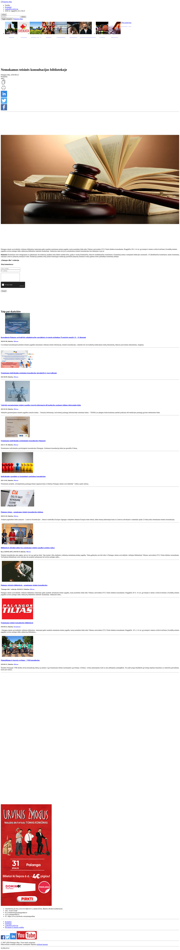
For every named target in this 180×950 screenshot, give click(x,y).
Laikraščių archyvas (11, 9)
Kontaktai (8, 7)
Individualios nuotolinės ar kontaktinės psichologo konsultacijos (23, 476)
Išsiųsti (4, 291)
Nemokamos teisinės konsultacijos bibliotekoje (17, 623)
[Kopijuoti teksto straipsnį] (3, 84)
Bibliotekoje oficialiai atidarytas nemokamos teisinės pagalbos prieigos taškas (28, 548)
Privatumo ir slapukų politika (14, 927)
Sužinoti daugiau (42, 944)
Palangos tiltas (18, 19)
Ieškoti (23, 17)
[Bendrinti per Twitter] (4, 103)
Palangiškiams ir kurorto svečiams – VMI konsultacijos (20, 660)
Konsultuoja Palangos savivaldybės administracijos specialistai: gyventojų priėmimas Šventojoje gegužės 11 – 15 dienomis (43, 337)
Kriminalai (17, 627)
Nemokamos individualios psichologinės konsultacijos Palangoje (23, 441)
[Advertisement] (90, 52)
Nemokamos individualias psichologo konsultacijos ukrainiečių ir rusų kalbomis (29, 373)
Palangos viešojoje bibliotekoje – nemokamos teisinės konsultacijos (24, 585)
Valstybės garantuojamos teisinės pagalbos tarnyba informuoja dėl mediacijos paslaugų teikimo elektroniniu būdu (41, 405)
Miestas (16, 341)
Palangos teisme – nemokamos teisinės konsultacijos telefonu (22, 512)
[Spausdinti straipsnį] (3, 90)
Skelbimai (8, 923)
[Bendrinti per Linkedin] (4, 96)
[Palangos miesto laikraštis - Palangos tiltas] (6, 2)
